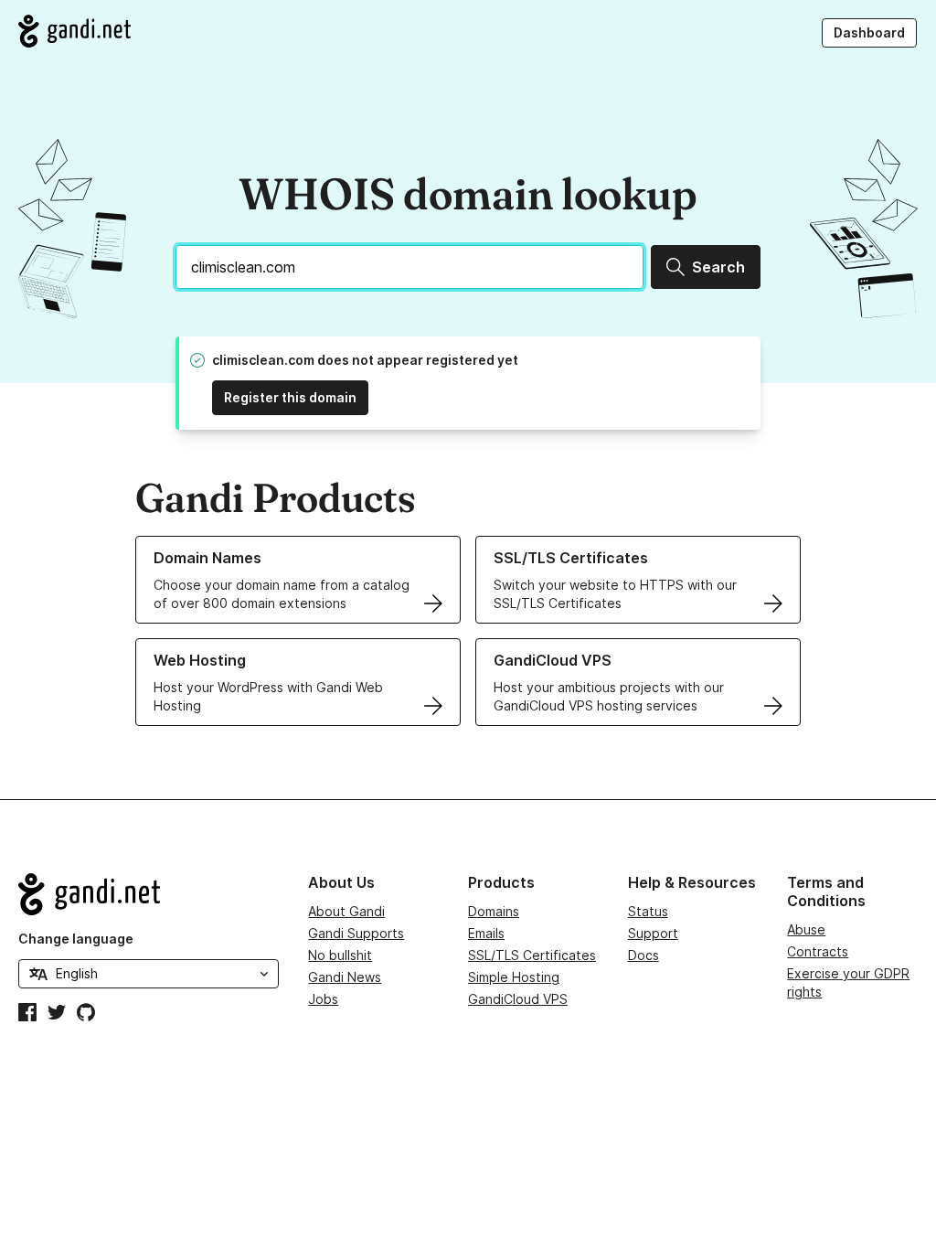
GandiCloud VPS (518, 999)
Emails (486, 933)
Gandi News (344, 977)
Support (653, 933)
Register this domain (290, 397)
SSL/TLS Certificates (532, 955)
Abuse (806, 929)
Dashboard (869, 32)
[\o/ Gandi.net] (148, 894)
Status (648, 911)
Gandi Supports (356, 933)
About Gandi (346, 911)
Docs (643, 955)
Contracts (817, 951)
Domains (493, 911)
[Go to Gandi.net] (74, 31)
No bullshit (340, 955)
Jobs (323, 999)
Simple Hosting (513, 977)
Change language (75, 938)
